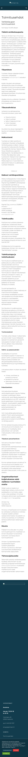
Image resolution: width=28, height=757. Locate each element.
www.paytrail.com (8, 214)
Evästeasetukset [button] (7, 750)
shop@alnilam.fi (7, 498)
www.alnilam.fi (14, 77)
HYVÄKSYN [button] (6, 753)
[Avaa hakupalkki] (26, 8)
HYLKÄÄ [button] (16, 750)
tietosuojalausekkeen (9, 565)
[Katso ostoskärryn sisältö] (23, 8)
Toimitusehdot (8, 736)
